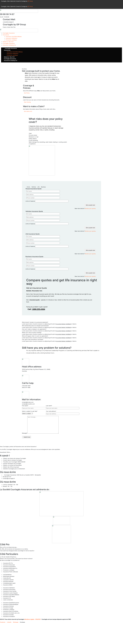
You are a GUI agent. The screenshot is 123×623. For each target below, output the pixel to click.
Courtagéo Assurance (9, 33)
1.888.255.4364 (38, 309)
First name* (25, 405)
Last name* (49, 405)
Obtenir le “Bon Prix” (8, 41)
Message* (24, 433)
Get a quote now (90, 205)
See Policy (27, 93)
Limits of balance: (30, 201)
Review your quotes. (90, 208)
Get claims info (28, 111)
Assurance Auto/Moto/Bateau (14, 36)
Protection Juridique (11, 40)
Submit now (27, 437)
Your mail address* (51, 411)
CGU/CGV (38, 619)
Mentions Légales (29, 619)
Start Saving (27, 102)
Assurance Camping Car (9, 45)
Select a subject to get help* (29, 411)
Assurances (6, 35)
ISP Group (30, 1)
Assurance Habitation (11, 38)
